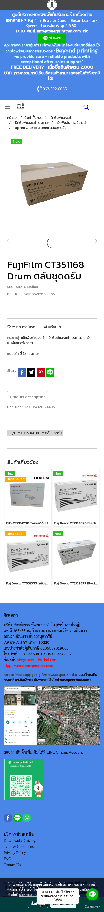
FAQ (7, 859)
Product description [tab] (27, 397)
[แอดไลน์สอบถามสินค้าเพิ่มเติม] (24, 779)
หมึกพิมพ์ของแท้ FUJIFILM (64, 337)
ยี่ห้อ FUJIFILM (30, 353)
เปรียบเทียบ (56, 326)
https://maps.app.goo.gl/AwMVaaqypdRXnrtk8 (40, 674)
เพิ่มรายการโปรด (23, 326)
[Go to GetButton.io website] (92, 907)
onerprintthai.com (39, 665)
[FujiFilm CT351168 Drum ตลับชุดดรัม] (52, 183)
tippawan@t (15, 665)
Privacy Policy (15, 853)
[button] (84, 107)
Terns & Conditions (19, 847)
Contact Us (12, 865)
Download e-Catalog (20, 840)
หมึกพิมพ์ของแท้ (32, 337)
